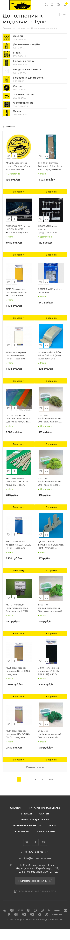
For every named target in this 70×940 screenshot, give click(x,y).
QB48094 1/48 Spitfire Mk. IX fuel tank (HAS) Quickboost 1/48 (49, 355)
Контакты (22, 831)
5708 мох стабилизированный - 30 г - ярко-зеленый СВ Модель (50, 608)
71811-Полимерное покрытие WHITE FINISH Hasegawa (16, 355)
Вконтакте (26, 842)
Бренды (26, 813)
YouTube (43, 842)
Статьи (44, 813)
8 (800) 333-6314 (35, 851)
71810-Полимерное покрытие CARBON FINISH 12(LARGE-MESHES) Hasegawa (49, 671)
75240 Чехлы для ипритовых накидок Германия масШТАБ (17, 607)
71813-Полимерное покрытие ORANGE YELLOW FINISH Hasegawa (16, 292)
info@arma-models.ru (37, 858)
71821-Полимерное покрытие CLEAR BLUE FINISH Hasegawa (18, 544)
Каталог (15, 807)
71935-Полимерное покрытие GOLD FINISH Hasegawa (19, 670)
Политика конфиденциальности (37, 891)
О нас (53, 825)
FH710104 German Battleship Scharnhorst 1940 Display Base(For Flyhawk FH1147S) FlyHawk (50, 166)
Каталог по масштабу (45, 807)
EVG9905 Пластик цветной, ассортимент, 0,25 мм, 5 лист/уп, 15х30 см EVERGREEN (18, 418)
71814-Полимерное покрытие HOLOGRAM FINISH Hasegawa (18, 734)
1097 (51, 779)
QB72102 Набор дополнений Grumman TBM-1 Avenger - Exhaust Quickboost (51, 545)
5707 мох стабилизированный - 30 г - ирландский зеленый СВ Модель (50, 734)
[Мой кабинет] (58, 5)
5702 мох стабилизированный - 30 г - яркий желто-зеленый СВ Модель (50, 482)
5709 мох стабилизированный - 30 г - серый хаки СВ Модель (50, 418)
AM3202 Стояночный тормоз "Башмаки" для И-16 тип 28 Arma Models (18, 166)
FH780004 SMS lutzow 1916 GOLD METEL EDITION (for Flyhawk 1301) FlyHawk (18, 229)
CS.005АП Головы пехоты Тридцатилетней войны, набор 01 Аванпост (47, 229)
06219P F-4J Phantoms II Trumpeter (51, 291)
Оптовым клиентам (27, 825)
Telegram (35, 842)
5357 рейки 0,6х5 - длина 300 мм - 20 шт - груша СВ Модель (18, 481)
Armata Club (46, 831)
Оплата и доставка (35, 819)
